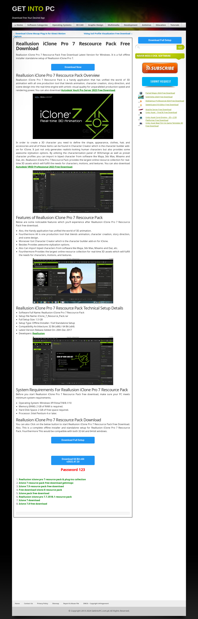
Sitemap (55, 603)
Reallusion (38, 333)
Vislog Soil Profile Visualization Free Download (107, 33)
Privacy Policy (42, 603)
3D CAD (79, 25)
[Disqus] (72, 562)
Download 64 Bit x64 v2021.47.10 (73, 460)
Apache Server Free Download (158, 109)
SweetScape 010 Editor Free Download (162, 104)
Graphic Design (95, 25)
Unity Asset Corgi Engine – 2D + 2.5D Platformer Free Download (161, 119)
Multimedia (113, 25)
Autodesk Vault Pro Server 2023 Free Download (88, 90)
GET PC (33, 8)
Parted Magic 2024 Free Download (160, 93)
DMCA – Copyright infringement (96, 603)
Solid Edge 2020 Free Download (159, 96)
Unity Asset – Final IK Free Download (161, 112)
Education (161, 25)
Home (20, 25)
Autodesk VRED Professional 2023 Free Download (44, 166)
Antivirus (146, 25)
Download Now (73, 67)
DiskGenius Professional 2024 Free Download (165, 100)
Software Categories (37, 25)
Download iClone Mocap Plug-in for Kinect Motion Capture (39, 35)
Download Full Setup (72, 440)
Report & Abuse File (71, 603)
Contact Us (28, 603)
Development (130, 25)
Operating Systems (61, 25)
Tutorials (174, 25)
